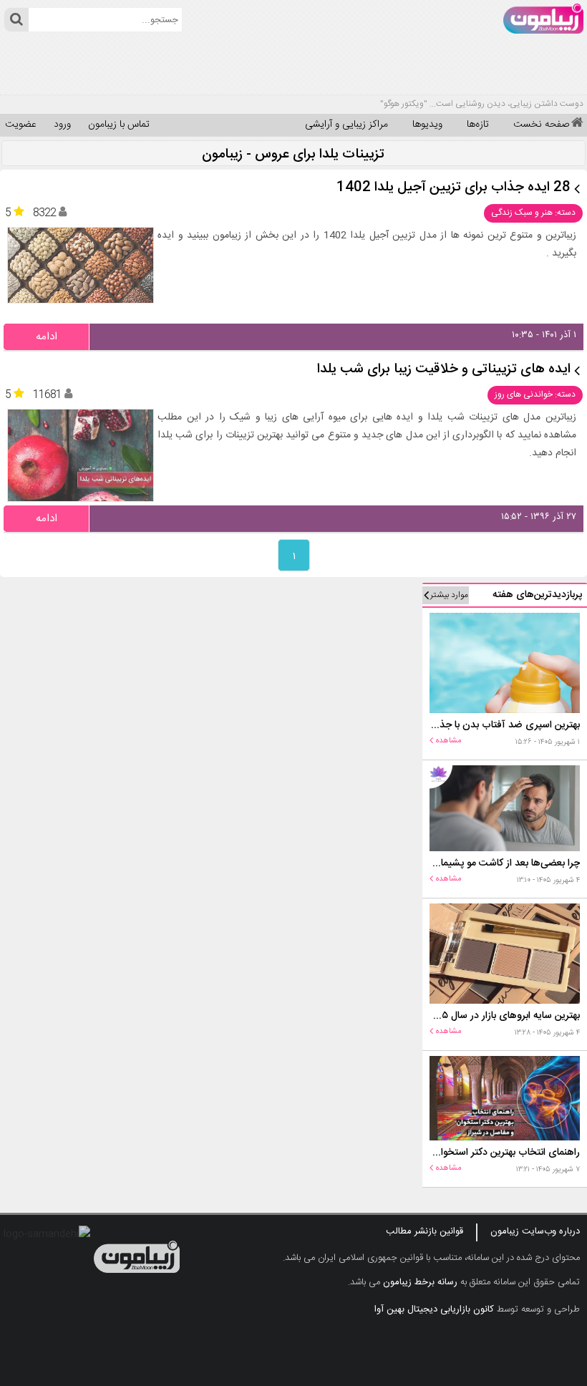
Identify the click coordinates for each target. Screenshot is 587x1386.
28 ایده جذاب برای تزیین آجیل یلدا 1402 (453, 187)
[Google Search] (16, 19)
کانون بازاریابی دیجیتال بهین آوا (434, 1309)
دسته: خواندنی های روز (535, 394)
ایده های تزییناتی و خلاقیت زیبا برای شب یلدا (444, 369)
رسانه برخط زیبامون (420, 1282)
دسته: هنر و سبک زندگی (533, 212)
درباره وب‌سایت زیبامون (535, 1231)
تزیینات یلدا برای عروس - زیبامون (293, 155)
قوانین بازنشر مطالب (424, 1231)
